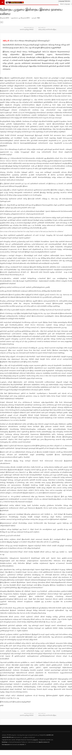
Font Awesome (6, 744)
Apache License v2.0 (44, 742)
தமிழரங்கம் (35, 739)
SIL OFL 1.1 (23, 744)
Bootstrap (4, 742)
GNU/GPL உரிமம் (10, 737)
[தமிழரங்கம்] (15, 2)
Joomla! (4, 737)
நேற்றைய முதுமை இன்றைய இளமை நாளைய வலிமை (31, 11)
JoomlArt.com (49, 735)
